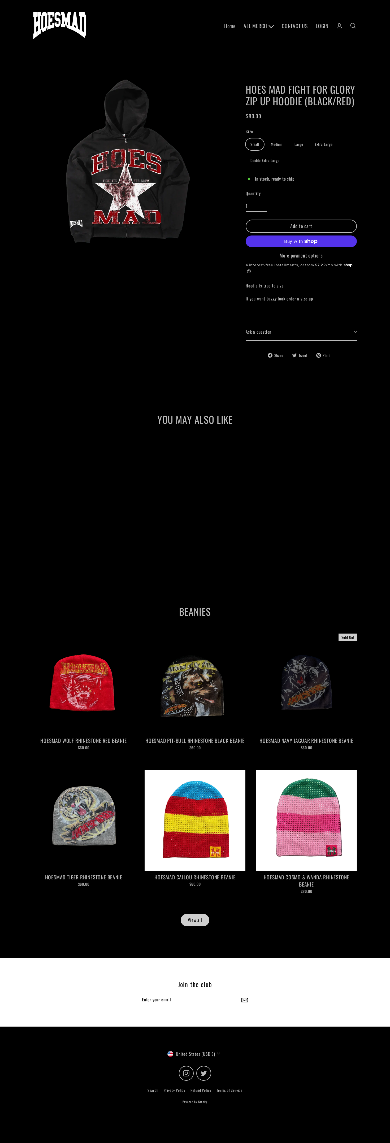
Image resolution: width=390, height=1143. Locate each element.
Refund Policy (200, 1090)
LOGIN (322, 26)
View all (195, 920)
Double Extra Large (264, 160)
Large (298, 144)
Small (254, 144)
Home (230, 26)
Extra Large (324, 144)
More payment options (301, 255)
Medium (277, 144)
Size (249, 131)
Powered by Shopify (195, 1102)
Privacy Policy (174, 1090)
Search (153, 1090)
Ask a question (258, 332)
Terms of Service (229, 1090)
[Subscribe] (244, 999)
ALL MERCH (256, 26)
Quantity (253, 193)
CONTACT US (295, 26)
